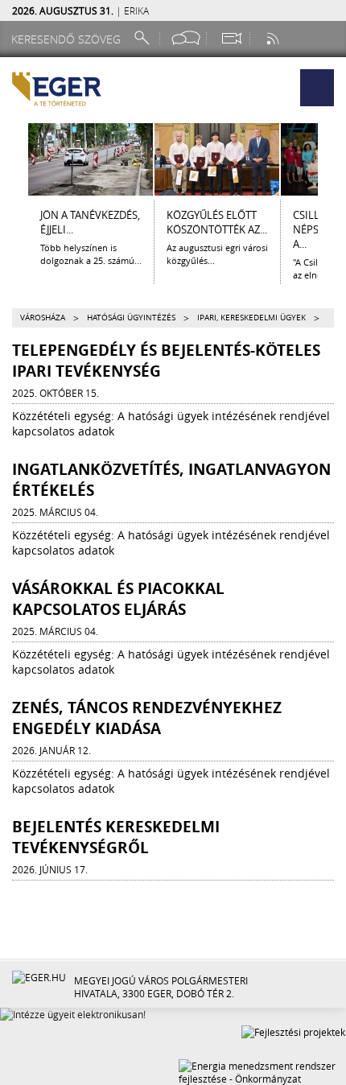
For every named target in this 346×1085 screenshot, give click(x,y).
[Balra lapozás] (13, 159)
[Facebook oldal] (185, 38)
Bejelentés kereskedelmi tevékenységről (116, 837)
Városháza (42, 317)
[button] (317, 87)
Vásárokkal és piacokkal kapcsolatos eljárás (118, 599)
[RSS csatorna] (274, 38)
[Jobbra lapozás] (332, 159)
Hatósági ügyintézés (131, 317)
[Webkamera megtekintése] (231, 38)
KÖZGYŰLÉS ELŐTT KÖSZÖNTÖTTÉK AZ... (217, 222)
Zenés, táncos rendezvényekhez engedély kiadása (147, 718)
